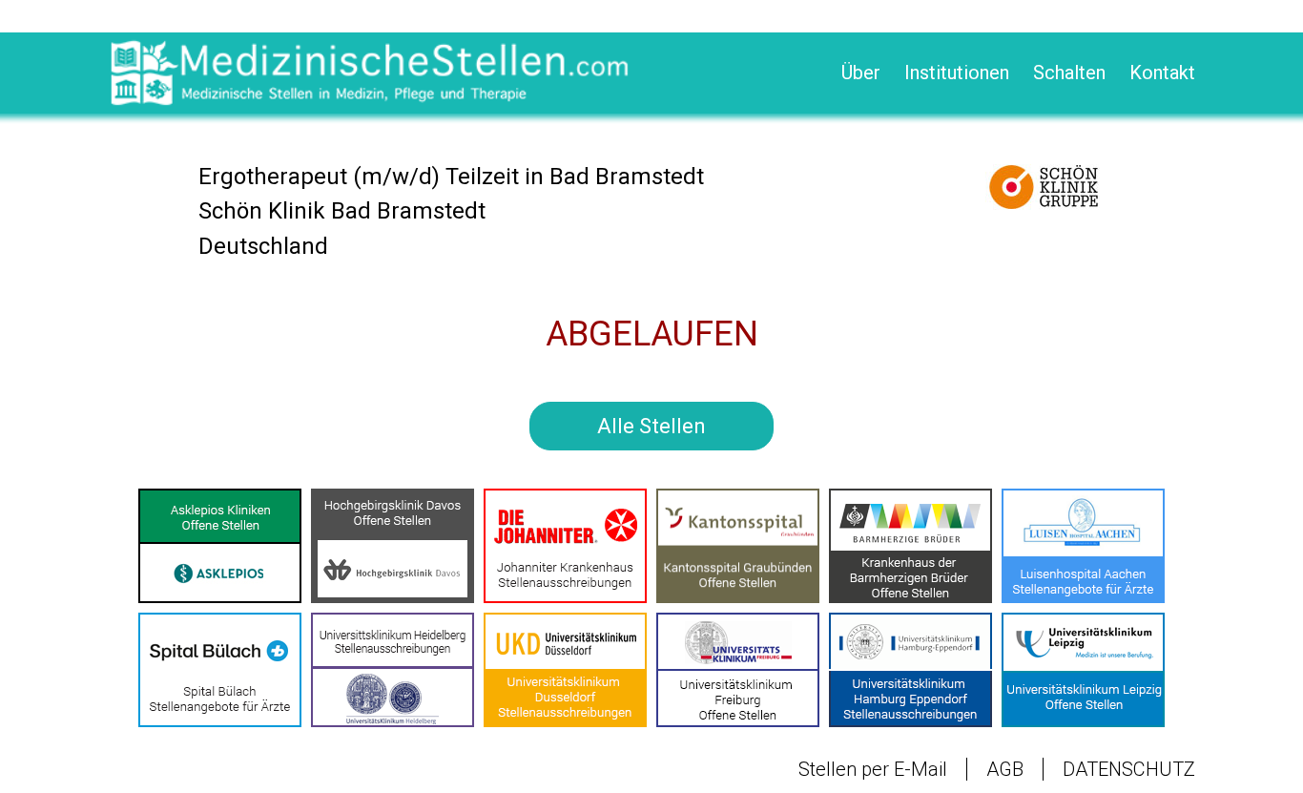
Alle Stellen (651, 426)
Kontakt (1162, 72)
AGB (1005, 769)
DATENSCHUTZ (1129, 769)
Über (860, 72)
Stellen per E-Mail (872, 769)
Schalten (1069, 72)
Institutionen (956, 72)
